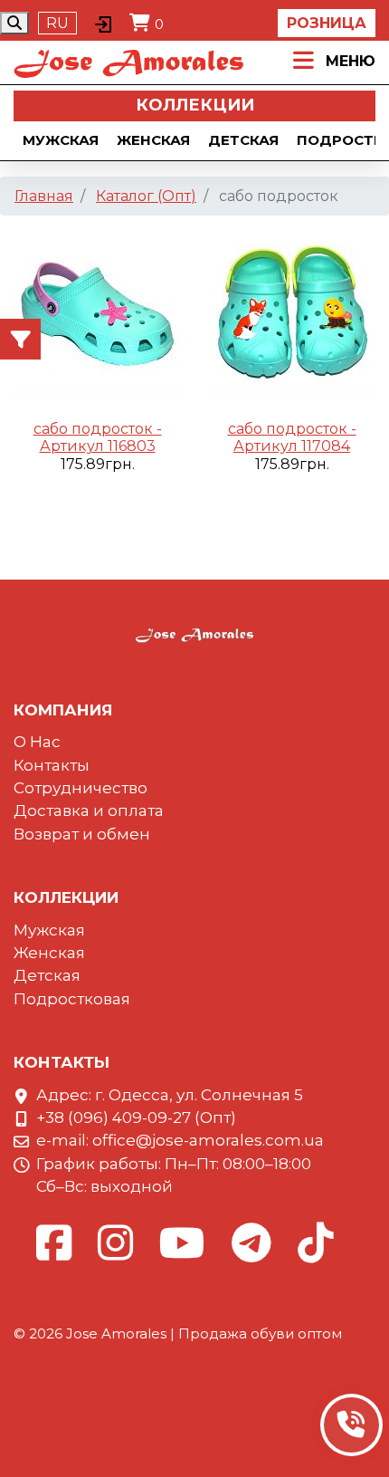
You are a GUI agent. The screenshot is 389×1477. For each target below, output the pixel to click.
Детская (243, 140)
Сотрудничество (80, 788)
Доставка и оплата (89, 810)
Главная (43, 196)
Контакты (52, 765)
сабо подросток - (97, 428)
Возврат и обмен (82, 834)
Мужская (61, 140)
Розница (326, 23)
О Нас (37, 742)
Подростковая (72, 999)
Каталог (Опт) (146, 196)
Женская (153, 140)
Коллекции (195, 105)
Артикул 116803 (98, 446)
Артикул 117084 (291, 446)
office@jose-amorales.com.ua (208, 1140)
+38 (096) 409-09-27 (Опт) (136, 1117)
